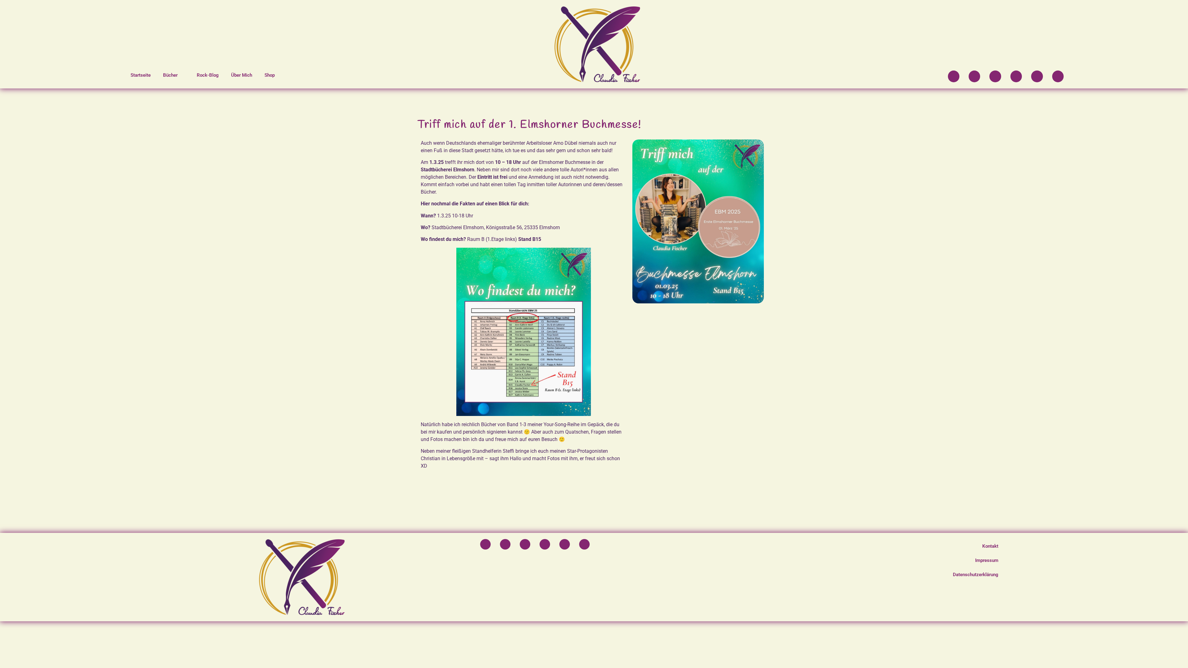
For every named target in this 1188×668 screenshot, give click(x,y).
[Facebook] (995, 76)
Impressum (986, 560)
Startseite (141, 75)
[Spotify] (953, 76)
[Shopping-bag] (1058, 76)
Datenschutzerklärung (975, 574)
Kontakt (990, 546)
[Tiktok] (1016, 76)
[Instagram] (974, 76)
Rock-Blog (208, 75)
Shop (270, 75)
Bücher (170, 75)
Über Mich (241, 75)
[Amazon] (1037, 76)
